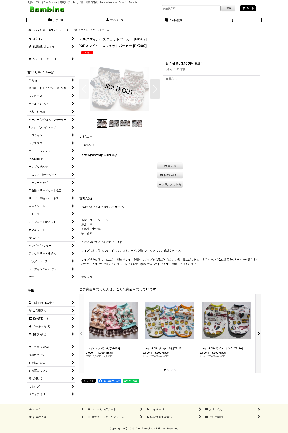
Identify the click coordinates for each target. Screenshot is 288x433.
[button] (232, 20)
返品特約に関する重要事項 (100, 155)
